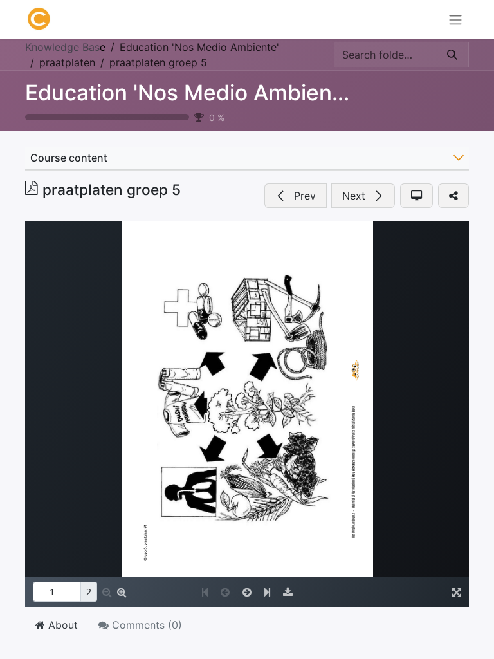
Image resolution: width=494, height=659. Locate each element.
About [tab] (61, 624)
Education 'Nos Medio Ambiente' (191, 93)
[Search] (452, 54)
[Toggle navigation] (455, 19)
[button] (295, 195)
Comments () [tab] (145, 624)
